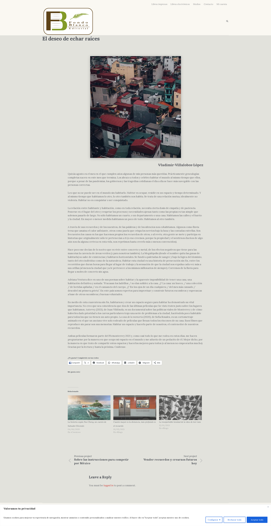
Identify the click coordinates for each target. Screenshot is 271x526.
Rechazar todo (235, 520)
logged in (108, 485)
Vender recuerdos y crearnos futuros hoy (170, 461)
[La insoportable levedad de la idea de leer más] (180, 407)
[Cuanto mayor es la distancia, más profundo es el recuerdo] (134, 407)
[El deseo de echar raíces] (135, 106)
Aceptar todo (257, 520)
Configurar (213, 520)
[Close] (268, 506)
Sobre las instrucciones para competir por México (101, 461)
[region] (135, 515)
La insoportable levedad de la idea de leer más (180, 422)
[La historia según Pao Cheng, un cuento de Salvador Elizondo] (89, 407)
